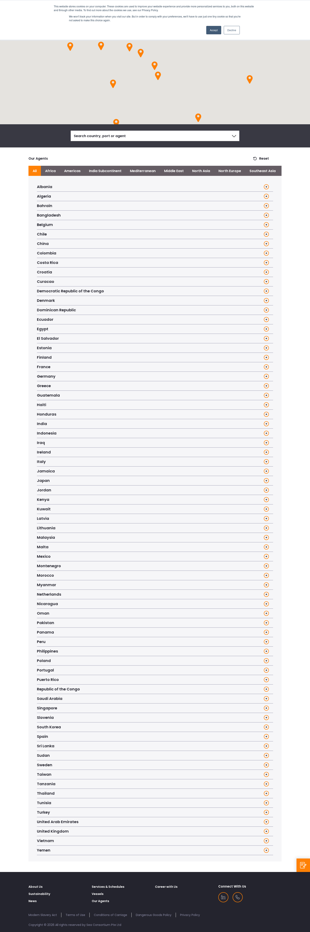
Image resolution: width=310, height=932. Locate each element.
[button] (158, 75)
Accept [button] (214, 30)
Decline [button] (231, 30)
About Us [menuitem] (35, 887)
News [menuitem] (32, 901)
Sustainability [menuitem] (39, 894)
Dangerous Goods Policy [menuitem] (153, 915)
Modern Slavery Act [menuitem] (42, 915)
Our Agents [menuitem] (100, 901)
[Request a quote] (303, 865)
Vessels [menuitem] (98, 894)
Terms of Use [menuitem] (75, 915)
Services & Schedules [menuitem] (108, 887)
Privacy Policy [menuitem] (190, 915)
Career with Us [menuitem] (166, 887)
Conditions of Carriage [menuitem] (110, 915)
